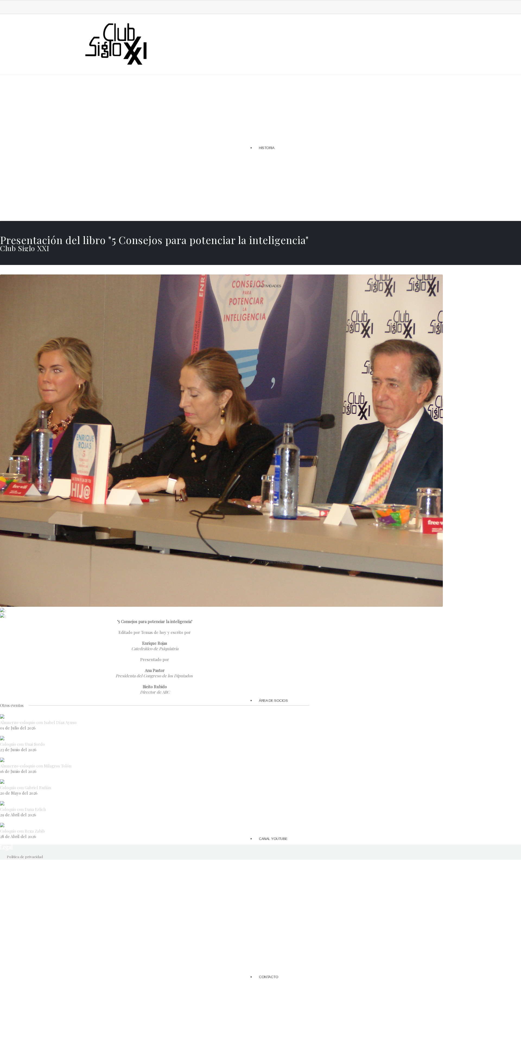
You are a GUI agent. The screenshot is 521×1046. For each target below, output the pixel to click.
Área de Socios (273, 701)
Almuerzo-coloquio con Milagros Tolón (35, 766)
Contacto (268, 977)
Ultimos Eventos (274, 562)
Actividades (270, 286)
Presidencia (243, 225)
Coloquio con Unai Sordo (22, 744)
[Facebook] (8, 6)
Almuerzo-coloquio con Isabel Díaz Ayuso (38, 722)
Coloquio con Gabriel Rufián (25, 787)
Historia (266, 148)
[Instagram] (26, 6)
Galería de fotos (247, 231)
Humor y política (247, 238)
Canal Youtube (273, 839)
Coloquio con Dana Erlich (23, 809)
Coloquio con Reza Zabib (22, 831)
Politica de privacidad (25, 856)
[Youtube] (35, 6)
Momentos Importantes (281, 424)
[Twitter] (17, 6)
